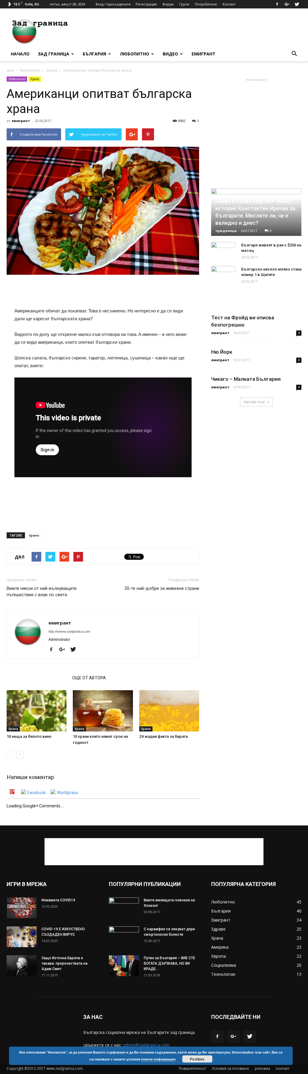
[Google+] (286, 4)
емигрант (21, 120)
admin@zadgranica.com (146, 1045)
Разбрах (197, 1059)
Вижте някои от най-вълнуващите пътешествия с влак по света (42, 591)
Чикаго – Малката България (246, 379)
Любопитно (134, 54)
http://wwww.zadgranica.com (69, 631)
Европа (218, 956)
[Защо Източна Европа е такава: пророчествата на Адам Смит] (22, 965)
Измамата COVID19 (58, 900)
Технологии (223, 974)
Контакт (229, 4)
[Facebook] (277, 4)
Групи (184, 4)
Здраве (218, 929)
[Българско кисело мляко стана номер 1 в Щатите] (223, 275)
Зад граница (53, 54)
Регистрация (146, 4)
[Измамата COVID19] (22, 907)
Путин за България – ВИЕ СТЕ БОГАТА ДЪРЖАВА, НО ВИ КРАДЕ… (169, 963)
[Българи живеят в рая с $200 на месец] (223, 251)
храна (34, 535)
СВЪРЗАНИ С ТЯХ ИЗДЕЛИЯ (37, 677)
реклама (262, 1068)
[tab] (13, 793)
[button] (294, 54)
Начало (20, 54)
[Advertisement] (192, 30)
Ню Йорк (221, 352)
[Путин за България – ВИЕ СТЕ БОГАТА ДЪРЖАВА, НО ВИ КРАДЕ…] (124, 965)
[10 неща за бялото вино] (36, 710)
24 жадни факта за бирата (163, 736)
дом (10, 70)
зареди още (254, 401)
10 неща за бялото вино (29, 736)
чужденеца (226, 230)
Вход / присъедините (113, 4)
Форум (168, 4)
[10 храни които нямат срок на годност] (103, 710)
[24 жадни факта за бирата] (169, 710)
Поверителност (192, 1068)
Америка (220, 947)
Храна (51, 70)
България (94, 54)
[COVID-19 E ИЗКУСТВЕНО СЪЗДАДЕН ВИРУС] (22, 936)
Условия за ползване (230, 1068)
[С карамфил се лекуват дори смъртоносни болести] (124, 936)
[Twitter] (296, 4)
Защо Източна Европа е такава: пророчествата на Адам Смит (65, 963)
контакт (282, 1068)
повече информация (158, 1059)
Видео (170, 54)
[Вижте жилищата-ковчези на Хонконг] (124, 908)
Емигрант (203, 54)
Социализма (223, 965)
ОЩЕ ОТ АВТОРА (89, 677)
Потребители (206, 4)
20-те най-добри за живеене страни (162, 588)
